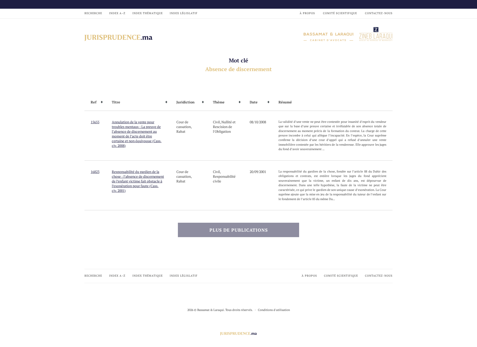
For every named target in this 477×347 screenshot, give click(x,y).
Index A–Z (117, 13)
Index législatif (184, 13)
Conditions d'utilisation (274, 310)
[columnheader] (95, 102)
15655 (95, 122)
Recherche (93, 13)
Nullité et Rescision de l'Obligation (224, 127)
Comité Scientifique (340, 13)
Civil (216, 122)
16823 (95, 171)
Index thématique (147, 13)
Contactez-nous (379, 13)
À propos (307, 13)
